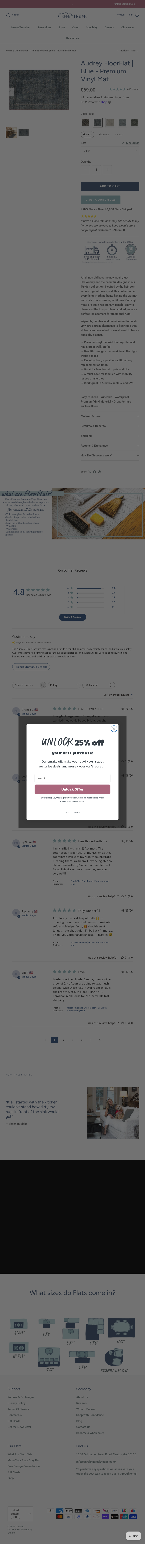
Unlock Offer (72, 789)
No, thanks (73, 812)
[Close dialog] (114, 729)
